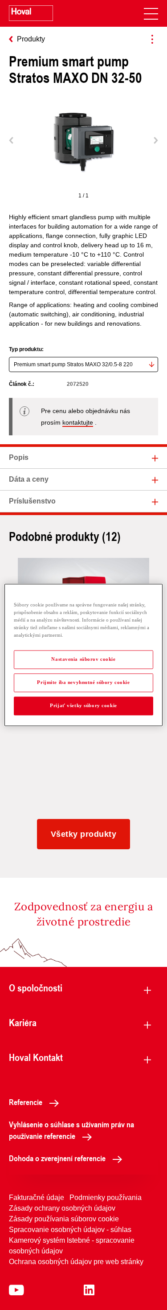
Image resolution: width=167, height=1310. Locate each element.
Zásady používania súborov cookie (64, 1219)
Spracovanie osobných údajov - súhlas (70, 1229)
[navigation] (151, 13)
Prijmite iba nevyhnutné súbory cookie (83, 682)
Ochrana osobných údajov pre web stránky (76, 1261)
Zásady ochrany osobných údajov (62, 1208)
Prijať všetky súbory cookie (83, 705)
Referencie (25, 1102)
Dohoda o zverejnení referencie (57, 1158)
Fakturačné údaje (36, 1197)
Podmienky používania (105, 1197)
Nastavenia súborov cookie (83, 659)
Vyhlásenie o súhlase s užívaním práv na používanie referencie (71, 1130)
